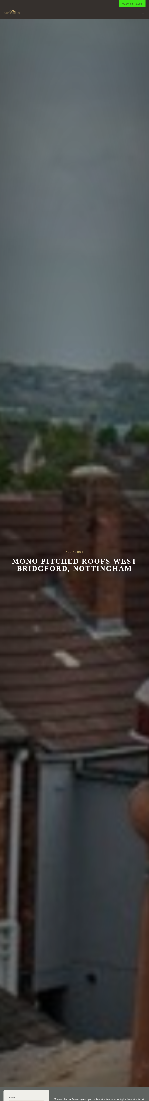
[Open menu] (143, 13)
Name (12, 1097)
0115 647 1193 (132, 3)
